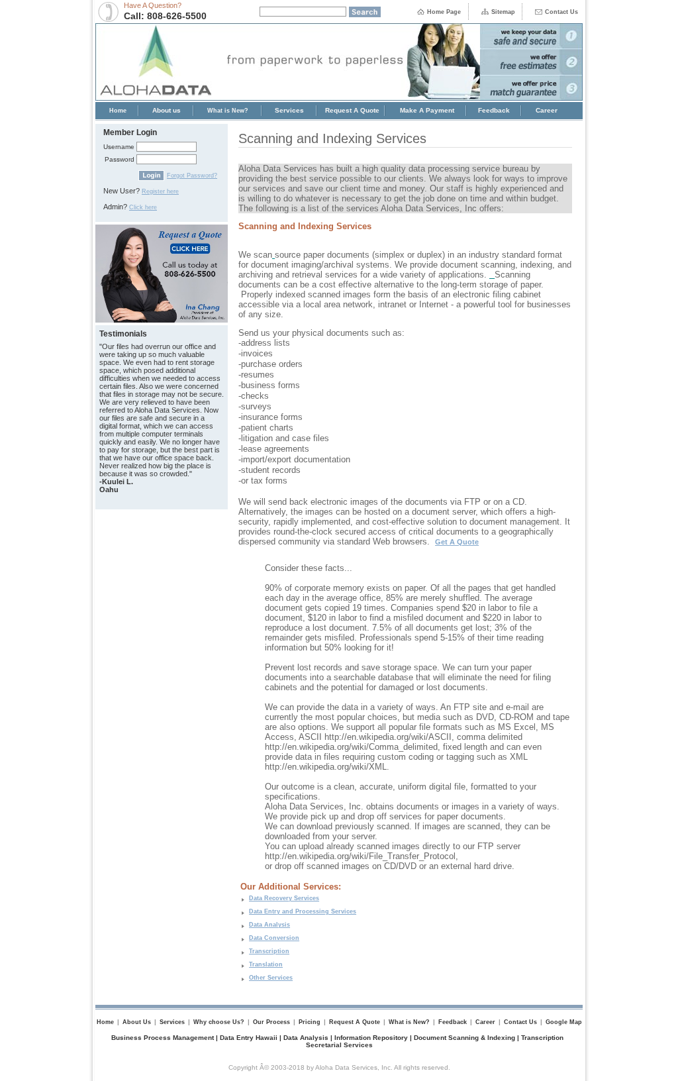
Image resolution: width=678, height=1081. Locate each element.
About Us (136, 1022)
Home (117, 110)
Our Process (271, 1022)
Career (546, 110)
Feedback (494, 110)
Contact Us (561, 12)
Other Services (271, 977)
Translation (266, 964)
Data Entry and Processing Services (302, 911)
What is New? (227, 110)
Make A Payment (427, 110)
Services (289, 110)
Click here (143, 207)
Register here (160, 191)
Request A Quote (352, 110)
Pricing (309, 1022)
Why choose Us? (218, 1022)
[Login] (151, 179)
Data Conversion (274, 938)
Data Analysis (269, 924)
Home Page (444, 12)
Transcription (269, 951)
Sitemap (503, 12)
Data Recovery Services (284, 898)
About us (166, 110)
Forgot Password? (192, 175)
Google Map (564, 1022)
